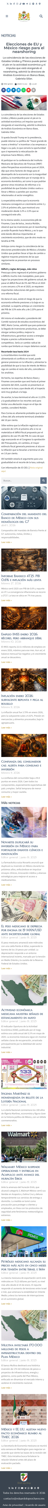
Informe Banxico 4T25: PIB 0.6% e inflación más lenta (21, 578)
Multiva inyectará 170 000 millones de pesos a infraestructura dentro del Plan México (21, 1351)
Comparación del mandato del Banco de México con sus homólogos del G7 (24, 518)
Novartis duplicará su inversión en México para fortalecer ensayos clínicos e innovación (22, 848)
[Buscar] (43, 480)
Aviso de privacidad (13, 1504)
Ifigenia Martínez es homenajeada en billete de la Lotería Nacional (22, 1097)
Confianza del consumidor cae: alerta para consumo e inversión (21, 765)
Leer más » (6, 542)
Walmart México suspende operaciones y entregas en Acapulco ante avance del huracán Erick (20, 1172)
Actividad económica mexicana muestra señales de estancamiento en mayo (22, 1014)
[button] (41, 16)
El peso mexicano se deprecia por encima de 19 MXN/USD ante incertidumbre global (21, 930)
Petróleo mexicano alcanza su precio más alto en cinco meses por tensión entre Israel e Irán (23, 1265)
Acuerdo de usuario (35, 1504)
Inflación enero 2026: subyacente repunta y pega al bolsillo (22, 700)
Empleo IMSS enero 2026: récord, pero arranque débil (21, 636)
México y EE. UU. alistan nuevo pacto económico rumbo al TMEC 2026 (23, 1433)
